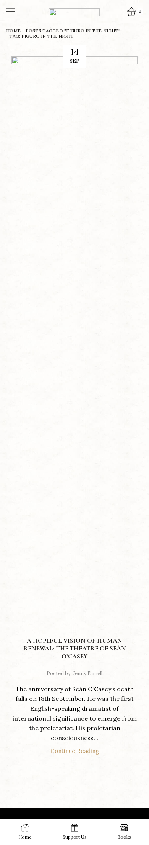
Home (13, 31)
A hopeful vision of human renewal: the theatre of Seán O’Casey (74, 648)
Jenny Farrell (87, 673)
